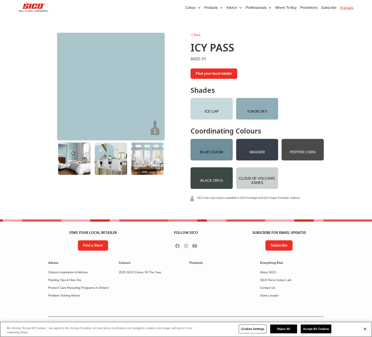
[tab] (74, 158)
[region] (186, 329)
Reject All (283, 329)
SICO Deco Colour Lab (275, 280)
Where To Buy (286, 7)
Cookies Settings (252, 329)
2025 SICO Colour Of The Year (140, 272)
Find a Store (93, 245)
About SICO (268, 272)
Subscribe (328, 7)
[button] (193, 7)
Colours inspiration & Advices (68, 272)
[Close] (365, 329)
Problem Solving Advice (64, 295)
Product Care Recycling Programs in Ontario (78, 287)
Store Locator (269, 295)
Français (346, 7)
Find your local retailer (214, 73)
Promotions (309, 7)
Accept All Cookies (316, 329)
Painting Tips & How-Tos (64, 280)
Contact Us (267, 287)
